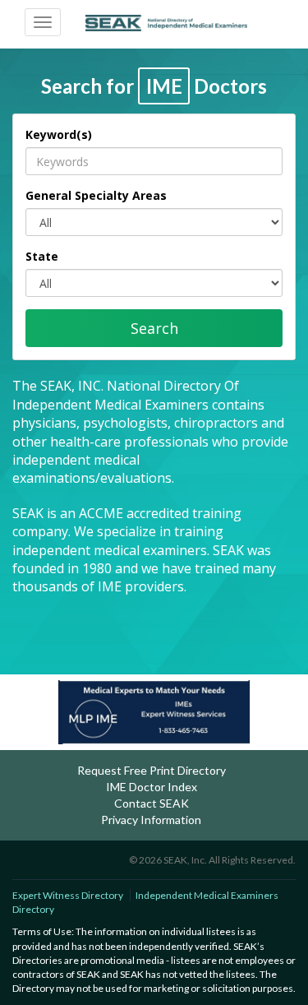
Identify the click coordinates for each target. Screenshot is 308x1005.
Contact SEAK (151, 803)
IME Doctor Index (151, 787)
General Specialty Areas (96, 195)
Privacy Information (151, 820)
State (41, 256)
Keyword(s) (58, 134)
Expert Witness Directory (67, 895)
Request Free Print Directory (151, 770)
